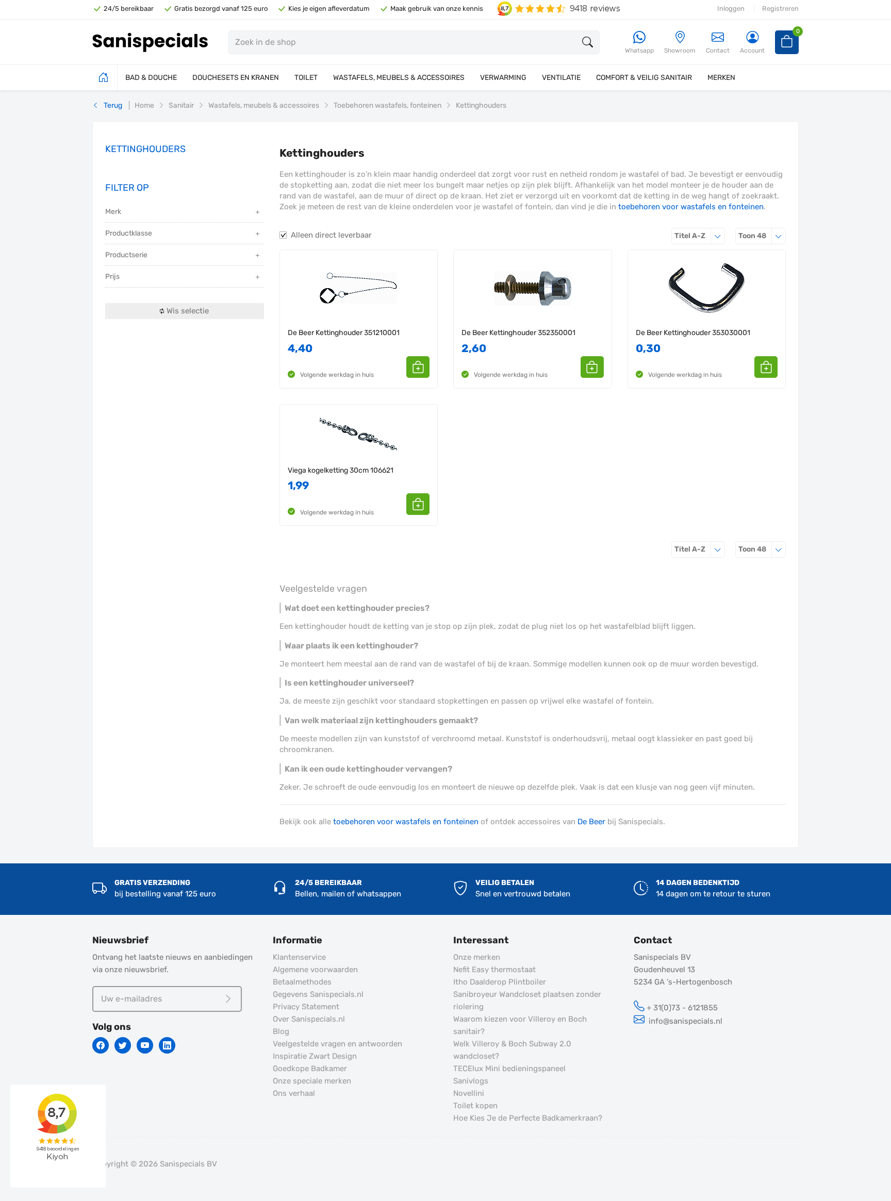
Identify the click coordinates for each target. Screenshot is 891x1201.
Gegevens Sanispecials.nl (318, 994)
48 (762, 235)
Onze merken (476, 957)
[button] (418, 367)
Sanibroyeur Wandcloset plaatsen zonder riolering (527, 1000)
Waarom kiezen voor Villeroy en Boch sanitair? (520, 1025)
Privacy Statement (306, 1006)
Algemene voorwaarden (315, 969)
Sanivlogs (470, 1081)
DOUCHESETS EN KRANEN (235, 77)
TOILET (306, 77)
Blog (281, 1031)
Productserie (126, 255)
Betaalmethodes (302, 982)
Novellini (468, 1093)
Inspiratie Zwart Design (315, 1056)
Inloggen (731, 8)
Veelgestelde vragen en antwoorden (337, 1043)
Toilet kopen (475, 1105)
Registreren (780, 8)
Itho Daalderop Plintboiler (499, 982)
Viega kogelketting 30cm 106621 (340, 470)
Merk (113, 211)
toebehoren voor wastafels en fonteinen (691, 206)
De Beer (591, 821)
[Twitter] (122, 1045)
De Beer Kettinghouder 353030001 (693, 333)
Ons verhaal (294, 1093)
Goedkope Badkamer (310, 1068)
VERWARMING (503, 77)
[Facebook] (100, 1045)
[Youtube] (145, 1045)
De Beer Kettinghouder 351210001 (344, 333)
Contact (718, 50)
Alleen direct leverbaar (331, 235)
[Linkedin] (167, 1045)
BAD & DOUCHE (151, 77)
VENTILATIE (561, 77)
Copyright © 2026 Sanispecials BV (154, 1164)
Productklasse (128, 233)
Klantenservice (299, 957)
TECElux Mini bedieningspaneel (509, 1068)
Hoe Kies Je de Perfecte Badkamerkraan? (527, 1118)
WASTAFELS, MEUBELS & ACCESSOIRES (399, 77)
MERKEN (721, 77)
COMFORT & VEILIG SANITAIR (644, 77)
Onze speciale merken (312, 1081)
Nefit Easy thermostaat (494, 969)
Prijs (112, 276)
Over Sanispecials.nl (309, 1019)
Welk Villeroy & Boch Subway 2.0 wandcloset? (512, 1050)
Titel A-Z (699, 235)
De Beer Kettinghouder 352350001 (518, 333)
